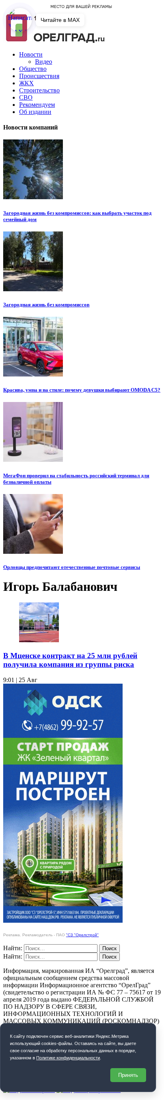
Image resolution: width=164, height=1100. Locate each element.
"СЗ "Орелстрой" (82, 935)
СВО (26, 97)
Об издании (35, 111)
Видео (43, 61)
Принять (128, 1075)
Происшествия (39, 76)
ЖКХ (26, 83)
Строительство (39, 90)
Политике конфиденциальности (68, 1057)
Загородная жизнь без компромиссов (46, 305)
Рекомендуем (37, 104)
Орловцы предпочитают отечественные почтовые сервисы (71, 567)
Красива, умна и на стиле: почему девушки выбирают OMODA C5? (81, 390)
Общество (33, 68)
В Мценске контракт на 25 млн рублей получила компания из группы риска (70, 660)
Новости (31, 54)
